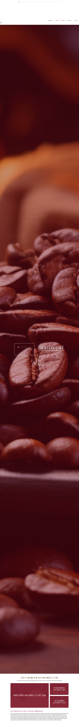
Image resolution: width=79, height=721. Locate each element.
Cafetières (50, 20)
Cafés (57, 20)
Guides (62, 20)
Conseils (76, 20)
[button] (1, 22)
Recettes (69, 20)
